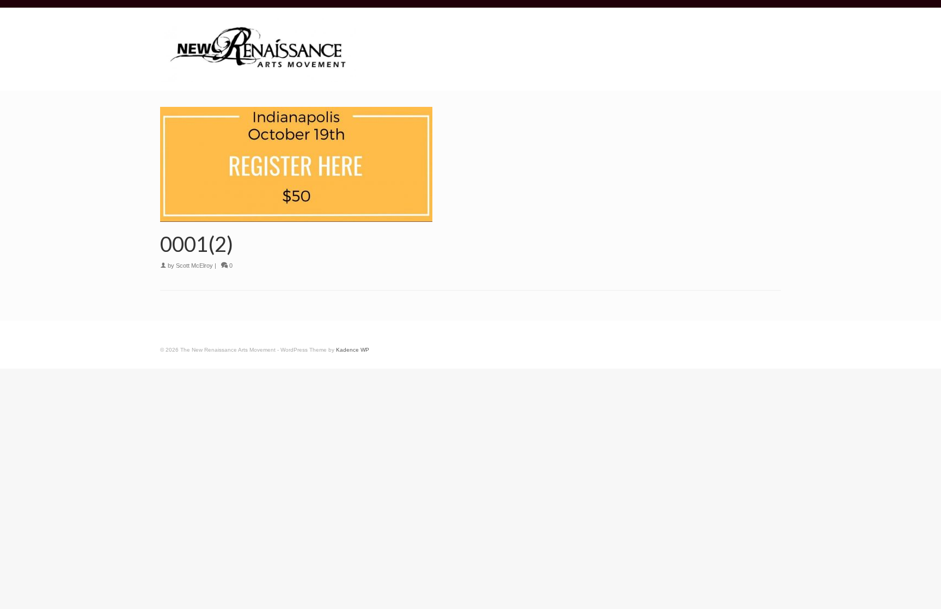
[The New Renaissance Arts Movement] (258, 50)
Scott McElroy (194, 265)
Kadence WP (352, 350)
